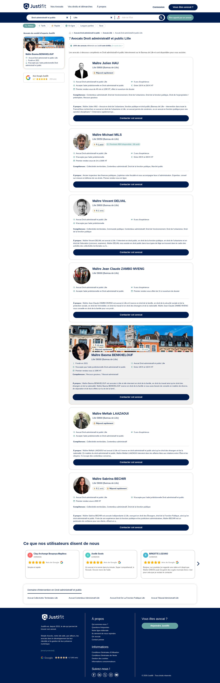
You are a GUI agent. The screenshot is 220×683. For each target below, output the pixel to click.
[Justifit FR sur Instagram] (111, 675)
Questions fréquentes (100, 627)
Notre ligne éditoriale (100, 630)
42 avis (100, 345)
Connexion (158, 7)
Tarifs (43, 26)
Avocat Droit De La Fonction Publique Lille (127, 598)
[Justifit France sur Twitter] (105, 675)
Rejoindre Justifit (159, 625)
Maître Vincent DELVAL (109, 201)
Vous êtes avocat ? (183, 7)
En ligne (71, 26)
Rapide (57, 26)
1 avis (100, 144)
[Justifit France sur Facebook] (94, 675)
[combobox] (48, 17)
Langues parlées (87, 26)
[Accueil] (71, 33)
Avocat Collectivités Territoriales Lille (43, 598)
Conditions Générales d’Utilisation (105, 652)
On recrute (96, 637)
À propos (101, 6)
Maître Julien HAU (105, 63)
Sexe (101, 26)
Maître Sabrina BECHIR (109, 478)
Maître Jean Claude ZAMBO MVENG (118, 268)
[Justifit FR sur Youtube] (117, 675)
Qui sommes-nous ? (100, 624)
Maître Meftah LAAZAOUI (110, 413)
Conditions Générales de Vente (104, 655)
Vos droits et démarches (80, 6)
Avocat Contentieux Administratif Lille (84, 598)
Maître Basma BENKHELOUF (112, 355)
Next (199, 564)
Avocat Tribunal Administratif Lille (164, 598)
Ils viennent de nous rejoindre (104, 633)
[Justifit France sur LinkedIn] (99, 675)
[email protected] (47, 651)
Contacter (131, 118)
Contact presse (98, 640)
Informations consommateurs (103, 661)
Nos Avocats (57, 6)
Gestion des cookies (100, 658)
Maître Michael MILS (107, 134)
